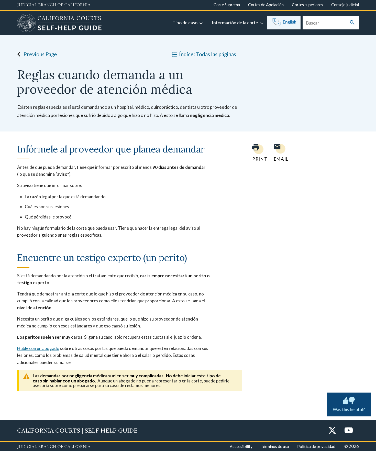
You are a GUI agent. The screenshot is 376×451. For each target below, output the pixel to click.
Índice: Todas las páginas (207, 54)
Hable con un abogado (38, 348)
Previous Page (40, 54)
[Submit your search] (352, 23)
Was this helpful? (349, 409)
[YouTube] (349, 430)
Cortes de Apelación (266, 4)
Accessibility (241, 446)
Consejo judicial (345, 4)
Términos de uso (275, 446)
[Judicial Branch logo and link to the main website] (54, 5)
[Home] (59, 23)
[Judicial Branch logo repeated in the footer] (54, 447)
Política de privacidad (316, 446)
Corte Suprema (227, 4)
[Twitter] (332, 430)
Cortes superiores (307, 4)
